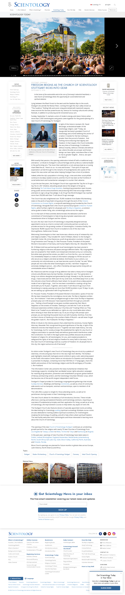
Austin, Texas (13, 129)
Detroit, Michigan (14, 139)
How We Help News (15, 99)
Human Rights (86, 557)
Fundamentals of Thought (34, 550)
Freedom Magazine (72, 584)
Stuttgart (27, 454)
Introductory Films (50, 551)
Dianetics (21, 582)
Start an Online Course (14, 584)
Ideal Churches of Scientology (68, 555)
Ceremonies (65, 384)
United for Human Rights (47, 587)
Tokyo (71, 432)
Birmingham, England (51, 437)
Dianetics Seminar (32, 556)
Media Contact (106, 548)
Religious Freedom (14, 94)
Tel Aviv (64, 432)
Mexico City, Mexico (15, 127)
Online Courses (102, 10)
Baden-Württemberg (39, 454)
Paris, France (13, 122)
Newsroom (113, 10)
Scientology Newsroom (73, 582)
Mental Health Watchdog (89, 559)
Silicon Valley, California (69, 440)
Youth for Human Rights (62, 587)
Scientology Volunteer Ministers (31, 584)
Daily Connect (68, 540)
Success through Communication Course (33, 566)
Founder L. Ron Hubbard (15, 542)
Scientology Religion (45, 582)
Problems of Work (32, 547)
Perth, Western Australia (16, 146)
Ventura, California (15, 132)
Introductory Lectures (51, 548)
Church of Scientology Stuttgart (61, 427)
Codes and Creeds (13, 554)
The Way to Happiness (73, 208)
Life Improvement (32, 562)
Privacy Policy (64, 515)
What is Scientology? (35, 10)
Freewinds (66, 564)
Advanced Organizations (70, 558)
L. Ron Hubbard (21, 10)
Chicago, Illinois (14, 125)
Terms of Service (44, 519)
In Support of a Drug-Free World (29, 587)
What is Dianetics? (13, 548)
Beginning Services (33, 554)
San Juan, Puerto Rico (15, 116)
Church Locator (67, 551)
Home (11, 10)
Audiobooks (48, 545)
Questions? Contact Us (109, 555)
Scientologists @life (69, 542)
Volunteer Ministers (87, 562)
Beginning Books (50, 542)
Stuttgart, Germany (15, 141)
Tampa (45, 432)
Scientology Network (32, 582)
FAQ (80, 10)
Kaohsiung (81, 432)
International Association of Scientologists (53, 584)
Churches (47, 10)
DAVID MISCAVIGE (108, 89)
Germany (76, 454)
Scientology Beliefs (13, 545)
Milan (58, 432)
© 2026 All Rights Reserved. (25, 590)
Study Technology (87, 545)
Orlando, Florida (40, 442)
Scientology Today (58, 10)
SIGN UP (62, 509)
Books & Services (89, 10)
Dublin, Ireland (36, 437)
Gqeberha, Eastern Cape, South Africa (16, 119)
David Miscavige (86, 582)
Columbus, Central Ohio (16, 134)
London (51, 432)
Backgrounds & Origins (15, 551)
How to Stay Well (88, 566)
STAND (82, 584)
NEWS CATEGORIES (16, 85)
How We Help (71, 10)
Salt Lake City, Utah (53, 440)
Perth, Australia (84, 440)
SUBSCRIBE (106, 588)
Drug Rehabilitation (87, 551)
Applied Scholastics (13, 587)
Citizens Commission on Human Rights (82, 587)
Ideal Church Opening (89, 454)
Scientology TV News (51, 566)
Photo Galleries (106, 545)
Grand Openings (14, 90)
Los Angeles (35, 432)
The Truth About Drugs (88, 554)
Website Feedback (107, 558)
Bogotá (90, 432)
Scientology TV (96, 5)
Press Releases (106, 542)
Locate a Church (107, 561)
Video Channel (12, 562)
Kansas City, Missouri (15, 136)
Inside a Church (12, 557)
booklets (51, 188)
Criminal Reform (86, 548)
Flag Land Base (67, 561)
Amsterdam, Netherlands (68, 437)
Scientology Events (15, 92)
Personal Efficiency (32, 559)
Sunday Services (37, 384)
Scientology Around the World (70, 548)
